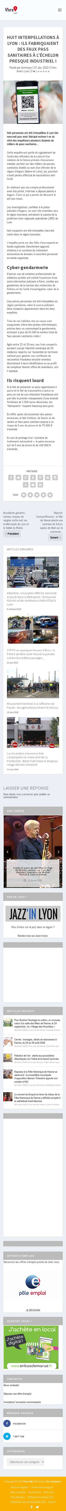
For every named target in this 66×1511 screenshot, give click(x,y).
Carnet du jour (52, 1046)
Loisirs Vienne (52, 1104)
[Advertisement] (31, 978)
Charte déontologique (42, 1487)
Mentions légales (19, 1487)
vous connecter (24, 794)
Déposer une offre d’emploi (17, 1393)
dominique (26, 67)
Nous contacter (11, 1385)
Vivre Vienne (34, 1492)
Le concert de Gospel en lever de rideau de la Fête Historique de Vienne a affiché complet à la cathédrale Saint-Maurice (37, 1098)
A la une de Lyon (36, 1062)
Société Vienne (53, 1030)
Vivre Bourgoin (18, 1497)
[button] (28, 885)
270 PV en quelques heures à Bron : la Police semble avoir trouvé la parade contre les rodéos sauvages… (31, 654)
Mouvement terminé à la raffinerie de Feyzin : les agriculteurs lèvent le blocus (32, 705)
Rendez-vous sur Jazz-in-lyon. (33, 935)
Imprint (51, 1502)
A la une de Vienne (37, 1030)
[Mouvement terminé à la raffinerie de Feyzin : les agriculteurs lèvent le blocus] (33, 682)
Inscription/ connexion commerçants (22, 1402)
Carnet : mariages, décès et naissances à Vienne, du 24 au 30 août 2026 (35, 1041)
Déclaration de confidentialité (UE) (28, 1502)
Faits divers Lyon (52, 1062)
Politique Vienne (53, 1085)
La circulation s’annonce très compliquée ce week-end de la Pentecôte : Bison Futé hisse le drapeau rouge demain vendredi (32, 759)
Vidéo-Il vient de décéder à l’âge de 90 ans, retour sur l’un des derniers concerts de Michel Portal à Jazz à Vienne (33, 871)
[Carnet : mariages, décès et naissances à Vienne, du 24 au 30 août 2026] (7, 1041)
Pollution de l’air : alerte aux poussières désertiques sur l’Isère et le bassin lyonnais (36, 1057)
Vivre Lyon (49, 1492)
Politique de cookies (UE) (40, 1497)
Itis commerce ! (54, 1481)
